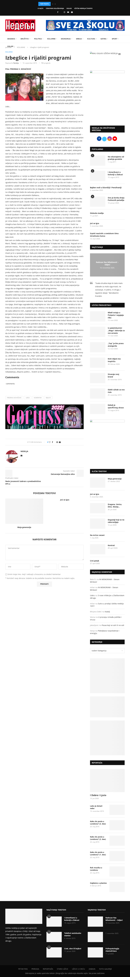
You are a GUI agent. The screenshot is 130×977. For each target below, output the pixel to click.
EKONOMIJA (66, 39)
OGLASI (69, 8)
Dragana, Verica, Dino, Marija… (115, 505)
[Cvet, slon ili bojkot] (54, 952)
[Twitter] (61, 12)
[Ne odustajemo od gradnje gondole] (97, 160)
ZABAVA (92, 969)
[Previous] (53, 4)
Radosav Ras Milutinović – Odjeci (107, 263)
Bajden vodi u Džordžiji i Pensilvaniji (105, 187)
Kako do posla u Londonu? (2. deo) (98, 838)
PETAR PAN (23, 969)
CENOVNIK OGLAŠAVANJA (55, 8)
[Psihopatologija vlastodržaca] (95, 952)
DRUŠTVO (25, 39)
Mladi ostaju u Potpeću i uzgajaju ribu (116, 315)
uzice (28, 398)
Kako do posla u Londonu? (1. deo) (98, 853)
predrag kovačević (14, 398)
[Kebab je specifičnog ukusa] (97, 409)
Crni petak (94, 561)
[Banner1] (107, 675)
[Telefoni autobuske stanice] (54, 937)
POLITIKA (38, 39)
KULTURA (91, 39)
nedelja (16, 63)
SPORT (114, 39)
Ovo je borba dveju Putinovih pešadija (116, 198)
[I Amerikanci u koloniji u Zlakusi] (97, 176)
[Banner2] (107, 706)
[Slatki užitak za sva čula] (97, 393)
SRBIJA (79, 39)
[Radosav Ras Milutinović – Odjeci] (95, 921)
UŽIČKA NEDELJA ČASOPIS (83, 8)
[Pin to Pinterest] (57, 442)
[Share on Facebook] (52, 442)
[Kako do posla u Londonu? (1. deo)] (117, 856)
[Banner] (107, 737)
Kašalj (107, 611)
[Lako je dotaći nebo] (117, 810)
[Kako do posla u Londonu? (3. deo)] (117, 825)
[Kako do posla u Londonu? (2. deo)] (117, 841)
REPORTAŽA (48, 969)
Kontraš (111, 545)
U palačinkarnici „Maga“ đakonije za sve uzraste (116, 330)
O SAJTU (40, 8)
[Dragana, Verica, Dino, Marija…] (97, 508)
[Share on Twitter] (54, 442)
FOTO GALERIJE (105, 969)
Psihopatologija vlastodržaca (112, 949)
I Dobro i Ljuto (98, 795)
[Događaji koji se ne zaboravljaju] (97, 524)
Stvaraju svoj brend (113, 375)
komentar (38, 398)
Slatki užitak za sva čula (116, 390)
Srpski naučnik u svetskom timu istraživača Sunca (104, 234)
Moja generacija (24, 527)
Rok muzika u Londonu (96, 868)
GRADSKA (11, 39)
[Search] (123, 54)
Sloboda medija (97, 213)
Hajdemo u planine (98, 883)
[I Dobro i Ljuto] (107, 780)
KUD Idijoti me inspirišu (114, 360)
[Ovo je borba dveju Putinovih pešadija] (97, 201)
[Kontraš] (97, 549)
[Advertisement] (107, 104)
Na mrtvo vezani (97, 535)
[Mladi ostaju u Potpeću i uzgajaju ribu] (97, 316)
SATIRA (103, 39)
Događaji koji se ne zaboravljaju (116, 521)
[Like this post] (50, 442)
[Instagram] (64, 12)
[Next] (55, 4)
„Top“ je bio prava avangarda (116, 344)
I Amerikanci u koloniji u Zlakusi (115, 173)
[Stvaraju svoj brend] (97, 378)
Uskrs (92, 595)
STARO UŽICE (62, 969)
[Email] (72, 12)
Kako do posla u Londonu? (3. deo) (98, 822)
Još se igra (64, 500)
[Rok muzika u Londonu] (117, 871)
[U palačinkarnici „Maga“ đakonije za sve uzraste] (97, 332)
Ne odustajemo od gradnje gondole (116, 157)
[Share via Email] (60, 442)
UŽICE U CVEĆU (78, 969)
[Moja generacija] (24, 511)
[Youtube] (68, 12)
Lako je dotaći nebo (96, 807)
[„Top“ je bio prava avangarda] (97, 347)
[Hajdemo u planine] (117, 887)
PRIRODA (35, 969)
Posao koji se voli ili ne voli (113, 625)
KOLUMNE (51, 39)
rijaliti (48, 398)
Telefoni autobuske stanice (72, 934)
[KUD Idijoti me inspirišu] (97, 363)
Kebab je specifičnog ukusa (116, 406)
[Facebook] (57, 12)
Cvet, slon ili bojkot (72, 948)
